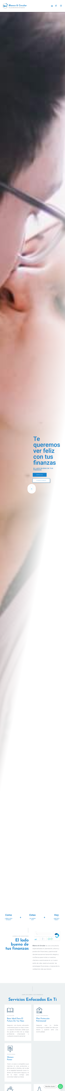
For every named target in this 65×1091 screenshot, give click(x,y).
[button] (52, 6)
